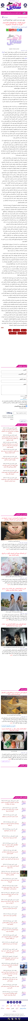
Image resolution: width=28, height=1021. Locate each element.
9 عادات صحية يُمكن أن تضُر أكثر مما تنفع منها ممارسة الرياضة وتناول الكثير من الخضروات (10, 973)
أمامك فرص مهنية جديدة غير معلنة (10, 837)
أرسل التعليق (23, 421)
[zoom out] (7, 17)
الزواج (26, 58)
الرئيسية (25, 17)
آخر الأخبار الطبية (5, 761)
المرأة (3, 52)
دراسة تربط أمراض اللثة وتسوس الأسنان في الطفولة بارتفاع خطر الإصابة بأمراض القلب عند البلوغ (10, 438)
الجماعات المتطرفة (22, 333)
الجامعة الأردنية (16, 330)
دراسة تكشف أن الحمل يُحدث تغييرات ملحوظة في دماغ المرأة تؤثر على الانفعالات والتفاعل (10, 431)
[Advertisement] (14, 349)
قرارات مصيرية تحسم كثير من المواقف (10, 816)
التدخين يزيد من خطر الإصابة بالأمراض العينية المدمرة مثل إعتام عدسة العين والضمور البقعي (10, 445)
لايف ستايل (23, 330)
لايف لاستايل (20, 17)
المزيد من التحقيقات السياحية (8, 726)
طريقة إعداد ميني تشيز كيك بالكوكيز (10, 943)
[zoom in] (3, 17)
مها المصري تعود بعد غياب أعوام (9, 915)
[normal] (5, 17)
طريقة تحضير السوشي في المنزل (10, 908)
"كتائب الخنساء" (12, 333)
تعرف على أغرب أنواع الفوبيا (10, 830)
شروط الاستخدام (23, 399)
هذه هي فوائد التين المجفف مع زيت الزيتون (10, 858)
